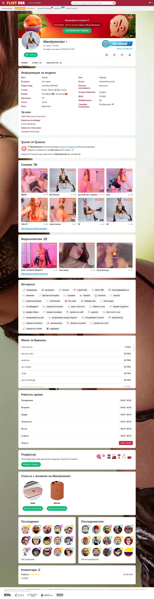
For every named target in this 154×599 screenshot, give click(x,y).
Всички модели (7, 8)
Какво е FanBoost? (125, 49)
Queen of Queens (67, 147)
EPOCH (50, 589)
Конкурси (57, 8)
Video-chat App (71, 8)
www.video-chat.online (33, 589)
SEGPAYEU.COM (60, 589)
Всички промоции (44, 8)
